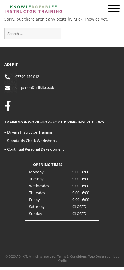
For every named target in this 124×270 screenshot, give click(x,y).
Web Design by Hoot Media (88, 258)
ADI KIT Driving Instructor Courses (33, 19)
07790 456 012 (27, 76)
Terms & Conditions (72, 256)
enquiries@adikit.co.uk (34, 87)
